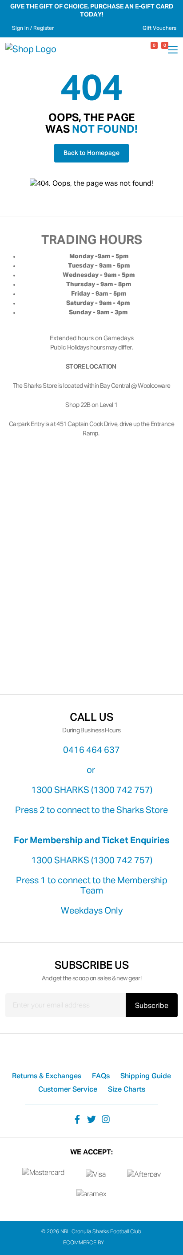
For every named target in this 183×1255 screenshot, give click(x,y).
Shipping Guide (145, 1076)
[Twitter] (91, 1119)
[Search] (136, 49)
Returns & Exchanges (46, 1076)
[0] (146, 49)
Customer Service (67, 1089)
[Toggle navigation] (173, 51)
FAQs (101, 1076)
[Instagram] (105, 1119)
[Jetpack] (112, 1243)
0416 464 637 (91, 750)
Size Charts (126, 1089)
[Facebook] (77, 1119)
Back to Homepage (91, 153)
